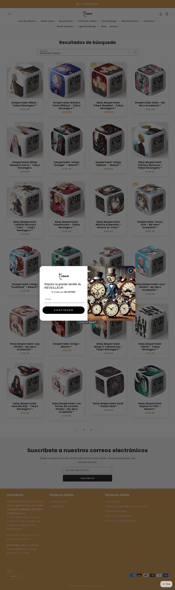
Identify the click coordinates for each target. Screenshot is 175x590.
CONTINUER (63, 310)
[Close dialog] (130, 270)
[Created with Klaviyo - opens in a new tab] (87, 322)
